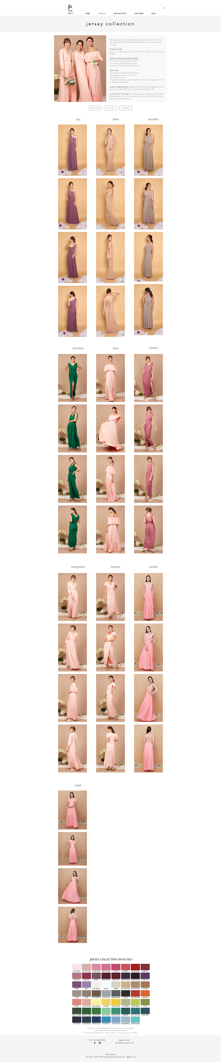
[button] (161, 4)
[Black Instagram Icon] (99, 1042)
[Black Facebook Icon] (94, 1042)
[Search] (164, 7)
